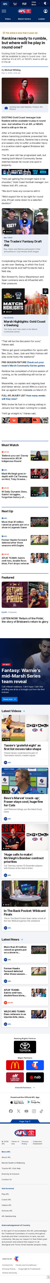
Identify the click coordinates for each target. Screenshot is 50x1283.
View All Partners (23, 1088)
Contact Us (7, 1179)
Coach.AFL (6, 1199)
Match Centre (24, 19)
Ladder (41, 19)
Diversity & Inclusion (10, 1174)
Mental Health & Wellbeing (13, 1163)
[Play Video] (25, 221)
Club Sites (33, 3)
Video (8, 19)
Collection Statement (37, 1142)
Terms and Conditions (26, 1265)
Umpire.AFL (7, 1205)
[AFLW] (15, 4)
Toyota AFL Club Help (11, 1168)
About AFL (6, 1157)
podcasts (13, 612)
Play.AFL (5, 1194)
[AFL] (5, 4)
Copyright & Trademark (29, 1269)
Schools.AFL (7, 1211)
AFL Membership (9, 1216)
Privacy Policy (25, 1142)
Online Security (9, 1273)
